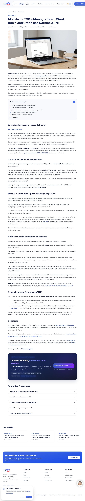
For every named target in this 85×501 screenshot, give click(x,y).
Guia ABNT (27, 3)
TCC (66, 472)
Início (9, 11)
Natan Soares (12, 27)
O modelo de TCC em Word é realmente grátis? (24, 391)
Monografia (21, 11)
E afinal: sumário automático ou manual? (24, 112)
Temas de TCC (69, 480)
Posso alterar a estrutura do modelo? (21, 413)
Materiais (60, 4)
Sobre (33, 4)
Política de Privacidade (55, 495)
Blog (21, 4)
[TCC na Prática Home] (7, 4)
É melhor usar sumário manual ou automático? (24, 402)
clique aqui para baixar (42, 76)
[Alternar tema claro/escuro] (69, 4)
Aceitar (29, 497)
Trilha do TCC (48, 480)
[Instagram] (4, 486)
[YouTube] (12, 486)
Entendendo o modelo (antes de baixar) (24, 105)
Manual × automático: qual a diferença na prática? (27, 110)
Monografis (71, 340)
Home (15, 4)
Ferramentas (49, 4)
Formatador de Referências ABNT (31, 336)
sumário (45, 221)
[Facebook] (8, 486)
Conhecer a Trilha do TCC (63, 365)
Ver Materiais (74, 457)
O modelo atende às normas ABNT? (22, 114)
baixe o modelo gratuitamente (64, 325)
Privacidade (47, 477)
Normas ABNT (69, 475)
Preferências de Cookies (69, 495)
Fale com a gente (27, 349)
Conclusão (15, 117)
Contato (40, 4)
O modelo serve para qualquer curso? (21, 408)
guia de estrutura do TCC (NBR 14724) (36, 153)
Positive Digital (42, 495)
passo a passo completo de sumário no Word (59, 286)
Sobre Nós (79, 495)
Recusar (22, 497)
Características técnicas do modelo (22, 107)
